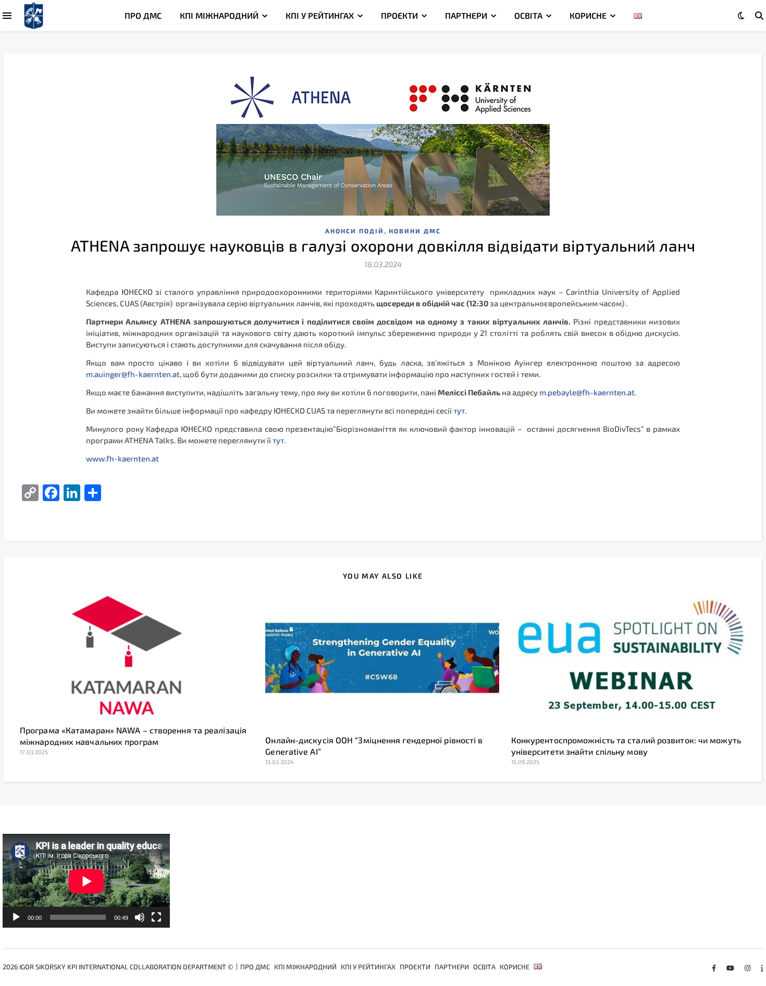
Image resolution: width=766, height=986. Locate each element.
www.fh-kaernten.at (122, 458)
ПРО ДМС (143, 15)
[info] (762, 968)
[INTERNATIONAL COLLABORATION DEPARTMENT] (33, 16)
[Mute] (139, 917)
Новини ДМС (415, 230)
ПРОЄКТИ (399, 15)
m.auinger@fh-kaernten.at (133, 374)
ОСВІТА (528, 15)
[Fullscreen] (156, 917)
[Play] (16, 917)
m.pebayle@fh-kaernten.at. (587, 392)
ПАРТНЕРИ (466, 15)
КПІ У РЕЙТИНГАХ (320, 15)
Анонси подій (354, 230)
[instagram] (748, 968)
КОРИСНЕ (588, 15)
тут (459, 410)
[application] (86, 881)
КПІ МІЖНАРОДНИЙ (219, 15)
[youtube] (731, 968)
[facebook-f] (715, 968)
